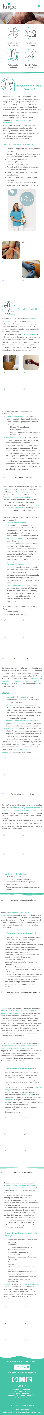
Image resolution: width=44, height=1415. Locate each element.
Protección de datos (22, 1409)
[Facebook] (15, 1379)
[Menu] (38, 6)
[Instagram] (22, 1379)
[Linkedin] (29, 1379)
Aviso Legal (14, 1405)
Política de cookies (27, 1405)
